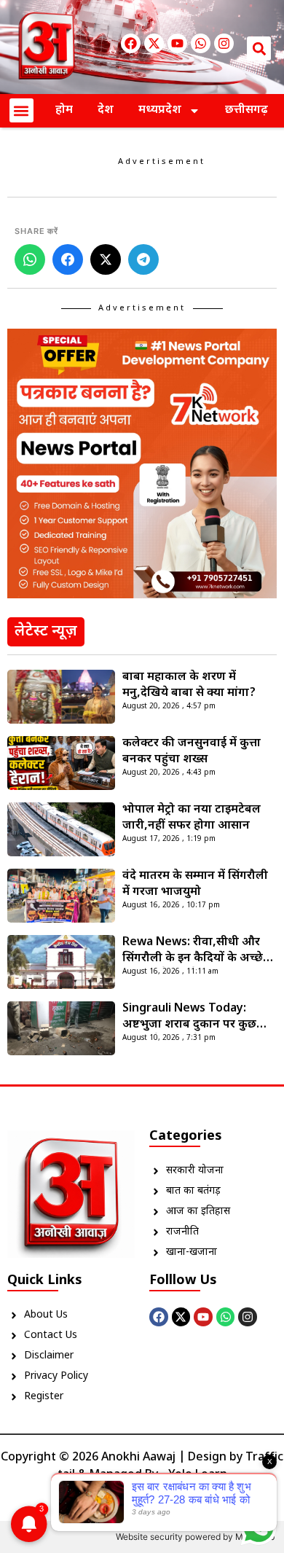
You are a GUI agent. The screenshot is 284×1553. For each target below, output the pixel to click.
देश (106, 110)
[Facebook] (131, 43)
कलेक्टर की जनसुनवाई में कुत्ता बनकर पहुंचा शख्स (191, 751)
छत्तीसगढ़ (246, 110)
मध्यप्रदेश (159, 110)
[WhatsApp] (30, 259)
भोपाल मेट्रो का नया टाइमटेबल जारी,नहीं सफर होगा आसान (191, 818)
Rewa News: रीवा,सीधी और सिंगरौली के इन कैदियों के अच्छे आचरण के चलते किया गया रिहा (194, 951)
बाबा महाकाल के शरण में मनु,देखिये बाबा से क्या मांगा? (189, 685)
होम (64, 110)
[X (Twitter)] (105, 259)
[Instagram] (224, 43)
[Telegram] (143, 259)
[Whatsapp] (200, 43)
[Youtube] (177, 43)
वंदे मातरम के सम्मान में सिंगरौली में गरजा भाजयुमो (195, 884)
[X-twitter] (154, 43)
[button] (259, 48)
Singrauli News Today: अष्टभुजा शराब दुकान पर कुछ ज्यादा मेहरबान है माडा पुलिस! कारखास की (190, 1017)
